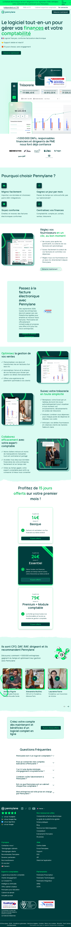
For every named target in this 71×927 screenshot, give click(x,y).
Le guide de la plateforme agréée (48, 819)
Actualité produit (7, 896)
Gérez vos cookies (50, 923)
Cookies (41, 923)
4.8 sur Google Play (10, 819)
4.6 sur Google (8, 824)
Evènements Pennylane (45, 834)
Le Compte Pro (6, 881)
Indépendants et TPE (11, 7)
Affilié (38, 884)
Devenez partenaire (8, 857)
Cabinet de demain (7, 893)
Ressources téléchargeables (47, 828)
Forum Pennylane (42, 848)
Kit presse (40, 837)
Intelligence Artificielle (8, 884)
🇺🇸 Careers (5, 866)
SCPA (38, 887)
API (38, 857)
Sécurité (59, 923)
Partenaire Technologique (45, 878)
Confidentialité (11, 925)
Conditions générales (19, 923)
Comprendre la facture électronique (49, 816)
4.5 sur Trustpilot (9, 817)
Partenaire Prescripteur (45, 875)
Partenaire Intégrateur (44, 881)
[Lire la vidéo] (12, 678)
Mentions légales (32, 923)
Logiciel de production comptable (12, 875)
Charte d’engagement (9, 878)
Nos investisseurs (7, 860)
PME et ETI (27, 7)
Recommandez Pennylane (10, 854)
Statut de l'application (44, 860)
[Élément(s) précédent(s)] (64, 706)
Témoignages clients (8, 851)
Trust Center (67, 923)
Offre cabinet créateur (9, 887)
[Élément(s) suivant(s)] (68, 706)
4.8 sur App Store (9, 822)
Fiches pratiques (42, 822)
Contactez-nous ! (7, 845)
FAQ (38, 854)
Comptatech (41, 831)
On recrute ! (5, 863)
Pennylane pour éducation (10, 890)
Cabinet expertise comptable (45, 7)
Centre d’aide (41, 845)
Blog (38, 825)
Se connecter (63, 7)
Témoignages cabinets (9, 848)
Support (39, 851)
